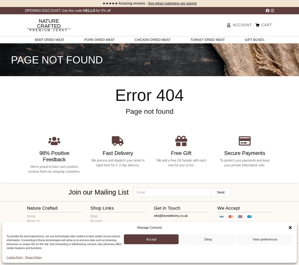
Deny (208, 239)
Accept (151, 239)
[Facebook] (267, 10)
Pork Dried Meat (99, 40)
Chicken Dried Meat (153, 40)
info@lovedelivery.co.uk (171, 216)
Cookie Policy (15, 257)
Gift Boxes (254, 40)
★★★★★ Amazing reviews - (149, 3)
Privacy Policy (33, 257)
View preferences (265, 239)
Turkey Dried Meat (207, 40)
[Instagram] (272, 10)
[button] (290, 227)
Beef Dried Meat (49, 40)
